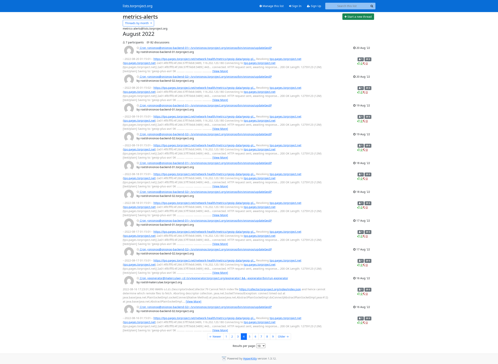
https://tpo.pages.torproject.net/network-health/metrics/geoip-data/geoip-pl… (204, 59)
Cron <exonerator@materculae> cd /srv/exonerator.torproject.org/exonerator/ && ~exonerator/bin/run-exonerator (213, 278)
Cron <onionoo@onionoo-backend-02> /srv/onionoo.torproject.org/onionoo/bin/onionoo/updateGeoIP (205, 76)
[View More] (220, 71)
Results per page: (244, 346)
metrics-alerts (140, 16)
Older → (283, 336)
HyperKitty (250, 358)
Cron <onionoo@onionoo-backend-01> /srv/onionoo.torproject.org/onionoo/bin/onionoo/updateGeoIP (205, 48)
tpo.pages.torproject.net (285, 59)
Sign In (296, 6)
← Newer (215, 336)
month (137, 23)
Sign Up (315, 6)
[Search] (371, 6)
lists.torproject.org (138, 6)
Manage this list (273, 6)
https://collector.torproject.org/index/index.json (270, 289)
